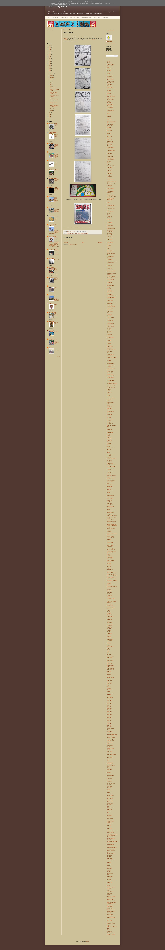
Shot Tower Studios (110, 740)
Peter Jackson (109, 628)
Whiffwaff (109, 919)
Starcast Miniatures (110, 775)
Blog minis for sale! (55, 17)
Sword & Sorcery (110, 795)
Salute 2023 (109, 722)
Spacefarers (109, 759)
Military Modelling (110, 504)
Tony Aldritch (109, 868)
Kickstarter (109, 449)
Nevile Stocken (110, 557)
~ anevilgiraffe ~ (52, 216)
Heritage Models (110, 374)
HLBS (108, 393)
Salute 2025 (109, 725)
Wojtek (108, 925)
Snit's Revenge (81, 233)
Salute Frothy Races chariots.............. (53, 93)
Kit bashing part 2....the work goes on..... (54, 100)
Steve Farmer (109, 781)
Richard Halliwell (110, 669)
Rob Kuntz (109, 676)
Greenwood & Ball (110, 352)
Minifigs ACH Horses (111, 511)
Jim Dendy (109, 417)
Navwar (108, 554)
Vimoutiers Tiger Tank (111, 887)
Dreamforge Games (110, 262)
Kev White (109, 444)
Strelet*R (109, 787)
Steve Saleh (109, 784)
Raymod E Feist (110, 663)
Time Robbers (109, 856)
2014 (50, 67)
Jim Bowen (109, 416)
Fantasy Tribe (109, 294)
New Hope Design (110, 560)
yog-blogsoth (51, 303)
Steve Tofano (109, 786)
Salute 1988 (109, 700)
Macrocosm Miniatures (111, 475)
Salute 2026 (109, 726)
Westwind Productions (111, 917)
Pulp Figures (109, 649)
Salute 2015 (109, 712)
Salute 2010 (109, 705)
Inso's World (51, 286)
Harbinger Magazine (111, 365)
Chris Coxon (109, 176)
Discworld (109, 247)
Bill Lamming (109, 119)
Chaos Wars (109, 170)
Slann (108, 743)
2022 (50, 52)
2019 (50, 58)
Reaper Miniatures (110, 665)
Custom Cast (109, 224)
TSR (66, 39)
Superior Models (110, 794)
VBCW (108, 884)
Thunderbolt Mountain (111, 853)
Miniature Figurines (110, 507)
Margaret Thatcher (110, 481)
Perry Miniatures (110, 616)
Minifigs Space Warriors (111, 521)
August (51, 79)
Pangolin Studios (110, 605)
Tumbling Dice (110, 876)
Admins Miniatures (110, 68)
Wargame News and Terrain (52, 133)
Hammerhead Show (110, 363)
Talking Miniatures (110, 807)
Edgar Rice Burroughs (111, 271)
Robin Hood (109, 680)
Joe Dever (109, 420)
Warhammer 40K (110, 906)
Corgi (108, 210)
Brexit (108, 138)
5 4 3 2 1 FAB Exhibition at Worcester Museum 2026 (56, 252)
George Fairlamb (110, 335)
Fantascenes (109, 288)
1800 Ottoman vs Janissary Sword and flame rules (56, 316)
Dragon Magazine (110, 256)
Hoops (108, 400)
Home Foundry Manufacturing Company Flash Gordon (111, 398)
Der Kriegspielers (110, 240)
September (52, 77)
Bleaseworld (51, 207)
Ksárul (108, 452)
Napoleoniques (110, 552)
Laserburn (109, 455)
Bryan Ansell (109, 144)
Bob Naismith (109, 132)
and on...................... (54, 98)
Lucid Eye (109, 474)
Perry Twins (109, 618)
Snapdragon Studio (110, 748)
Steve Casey (109, 780)
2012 (50, 70)
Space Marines (109, 757)
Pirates (108, 642)
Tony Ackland (109, 867)
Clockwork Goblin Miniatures (110, 192)
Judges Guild (109, 440)
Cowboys (108, 213)
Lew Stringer (109, 461)
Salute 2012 (109, 708)
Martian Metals (110, 484)
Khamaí (108, 446)
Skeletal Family (110, 742)
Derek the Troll (110, 242)
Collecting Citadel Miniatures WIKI (110, 199)
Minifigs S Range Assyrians (112, 515)
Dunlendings (109, 268)
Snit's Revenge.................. (55, 87)
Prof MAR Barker (110, 646)
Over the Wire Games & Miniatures (111, 602)
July (51, 80)
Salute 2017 (109, 716)
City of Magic (109, 185)
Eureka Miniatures (110, 285)
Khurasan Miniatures (111, 447)
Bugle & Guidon (110, 145)
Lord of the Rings (110, 467)
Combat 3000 (109, 201)
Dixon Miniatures (110, 250)
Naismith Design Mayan (111, 551)
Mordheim (109, 539)
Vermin (108, 885)
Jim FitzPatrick (110, 419)
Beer (108, 118)
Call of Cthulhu (110, 156)
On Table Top (109, 593)
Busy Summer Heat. (56, 287)
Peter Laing (109, 630)
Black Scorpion (110, 124)
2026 (50, 45)
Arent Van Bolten (110, 95)
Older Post (100, 242)
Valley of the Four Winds (111, 881)
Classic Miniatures (110, 188)
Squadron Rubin (110, 763)
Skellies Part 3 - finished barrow (56, 218)
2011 (50, 112)
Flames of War (110, 303)
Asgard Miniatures (110, 98)
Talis (108, 806)
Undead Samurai (110, 877)
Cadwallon (109, 152)
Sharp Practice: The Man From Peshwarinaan (56, 210)
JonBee (108, 435)
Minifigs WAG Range (111, 528)
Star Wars (109, 774)
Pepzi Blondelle (110, 614)
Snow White (109, 751)
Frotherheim (109, 314)
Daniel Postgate (110, 225)
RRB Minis (109, 694)
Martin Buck (109, 486)
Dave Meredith (110, 231)
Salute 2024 (109, 723)
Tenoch (108, 817)
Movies (108, 540)
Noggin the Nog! (64, 17)
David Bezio (109, 236)
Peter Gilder (109, 627)
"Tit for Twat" (56, 331)
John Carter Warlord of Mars (111, 426)
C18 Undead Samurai (111, 150)
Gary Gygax (109, 329)
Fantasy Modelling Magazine (110, 292)
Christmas (109, 178)
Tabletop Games (110, 800)
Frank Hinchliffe (110, 311)
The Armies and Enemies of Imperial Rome (112, 830)
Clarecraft (109, 186)
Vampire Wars (109, 882)
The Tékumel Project (111, 849)
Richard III (109, 671)
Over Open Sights (52, 295)
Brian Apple (109, 139)
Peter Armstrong (110, 624)
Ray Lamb (109, 662)
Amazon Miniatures (110, 78)
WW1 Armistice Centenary (112, 926)
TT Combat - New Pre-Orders (56, 163)
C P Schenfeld (109, 148)
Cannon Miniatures (110, 159)
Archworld (109, 93)
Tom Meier (109, 862)
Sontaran (108, 752)
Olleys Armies (109, 592)
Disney (108, 248)
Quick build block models (56, 349)
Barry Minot (109, 112)
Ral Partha (109, 654)
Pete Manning (109, 622)
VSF (108, 890)
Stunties (108, 792)
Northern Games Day (111, 574)
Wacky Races (109, 893)
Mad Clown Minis (110, 478)
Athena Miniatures (110, 99)
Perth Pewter (109, 619)
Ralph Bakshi (109, 657)
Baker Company (110, 105)
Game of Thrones (110, 317)
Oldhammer (109, 589)
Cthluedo (108, 219)
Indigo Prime (109, 403)
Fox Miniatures (110, 308)
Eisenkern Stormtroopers (111, 273)
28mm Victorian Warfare (54, 169)
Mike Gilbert (109, 500)
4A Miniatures (109, 62)
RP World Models (110, 692)
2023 (50, 51)
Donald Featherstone (111, 253)
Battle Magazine (110, 115)
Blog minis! (109, 127)
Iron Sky (108, 405)
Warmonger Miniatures (111, 909)
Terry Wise (109, 825)
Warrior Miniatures (110, 912)
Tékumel (108, 814)
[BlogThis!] (81, 231)
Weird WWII (51, 330)
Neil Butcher (109, 555)
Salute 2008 (109, 703)
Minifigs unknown (110, 527)
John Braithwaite (110, 423)
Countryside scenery (56, 279)
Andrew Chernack (110, 82)
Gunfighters (109, 359)
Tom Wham (82, 36)
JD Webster (109, 413)
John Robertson (110, 432)
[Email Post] (78, 231)
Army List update (56, 323)
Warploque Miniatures (111, 911)
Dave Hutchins (110, 230)
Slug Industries (110, 745)
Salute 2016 (109, 714)
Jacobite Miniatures (110, 411)
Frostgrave (109, 312)
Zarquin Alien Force (111, 932)
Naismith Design (110, 542)
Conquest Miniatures (111, 205)
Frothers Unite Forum (111, 315)
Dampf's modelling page (53, 249)
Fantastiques (109, 290)
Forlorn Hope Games (111, 305)
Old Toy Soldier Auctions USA (112, 587)
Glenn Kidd (109, 342)
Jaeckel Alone (51, 321)
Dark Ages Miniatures (111, 227)
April (51, 86)
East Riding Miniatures (111, 270)
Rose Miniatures (110, 689)
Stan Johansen (109, 767)
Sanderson (109, 729)
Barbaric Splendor (110, 108)
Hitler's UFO (109, 392)
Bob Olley (109, 133)
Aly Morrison (109, 76)
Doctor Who (109, 251)
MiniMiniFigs (109, 531)
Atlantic (108, 101)
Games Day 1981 (110, 320)
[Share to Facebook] (84, 231)
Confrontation (109, 204)
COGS (108, 194)
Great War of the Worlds (111, 349)
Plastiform (109, 643)
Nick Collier (109, 565)
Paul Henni (109, 611)
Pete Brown (109, 621)
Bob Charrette (109, 130)
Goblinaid (109, 343)
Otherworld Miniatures (111, 599)
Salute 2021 (109, 720)
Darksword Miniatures (111, 228)
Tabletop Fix (51, 161)
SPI (108, 760)
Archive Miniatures (110, 92)
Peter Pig (109, 631)
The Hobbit (109, 839)
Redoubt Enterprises (111, 666)
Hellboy (108, 369)
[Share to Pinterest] (85, 231)
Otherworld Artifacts (111, 598)
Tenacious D (109, 815)
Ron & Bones (109, 686)
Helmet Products (110, 371)
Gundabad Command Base (56, 145)
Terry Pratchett (110, 823)
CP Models (109, 214)
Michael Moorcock (110, 495)
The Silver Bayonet (110, 844)
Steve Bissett (109, 778)
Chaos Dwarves (110, 168)
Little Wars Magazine (111, 466)
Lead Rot (109, 457)
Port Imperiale (51, 267)
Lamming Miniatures (111, 454)
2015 (50, 65)
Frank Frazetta (109, 309)
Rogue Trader (109, 683)
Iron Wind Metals (110, 406)
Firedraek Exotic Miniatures (112, 302)
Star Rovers (109, 770)
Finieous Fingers (110, 300)
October (51, 75)
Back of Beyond (110, 104)
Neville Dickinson (110, 558)
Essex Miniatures (110, 284)
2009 (50, 114)
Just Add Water (52, 196)
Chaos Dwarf (109, 167)
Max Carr (109, 489)
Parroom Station (110, 608)
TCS (108, 812)
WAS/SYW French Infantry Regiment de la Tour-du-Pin (56, 298)
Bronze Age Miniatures (111, 142)
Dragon (108, 254)
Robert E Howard (110, 677)
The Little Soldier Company (112, 841)
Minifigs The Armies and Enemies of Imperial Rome (112, 525)
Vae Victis (109, 879)
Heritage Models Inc (111, 375)
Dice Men (109, 244)
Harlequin (109, 366)
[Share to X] (82, 231)
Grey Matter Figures (111, 355)
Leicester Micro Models (111, 458)
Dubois (108, 264)
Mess (108, 494)
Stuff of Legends (110, 790)
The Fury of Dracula (111, 838)
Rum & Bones (109, 696)
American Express (110, 79)
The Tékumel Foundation (111, 847)
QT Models (109, 652)
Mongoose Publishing (111, 537)
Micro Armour (110, 497)
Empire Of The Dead (111, 276)
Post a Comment (68, 239)
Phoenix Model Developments (110, 640)
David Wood (109, 41)
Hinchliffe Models (110, 382)
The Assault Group (110, 836)
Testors (108, 826)
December (52, 72)
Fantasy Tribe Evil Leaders (112, 295)
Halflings (108, 362)
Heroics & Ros (110, 379)
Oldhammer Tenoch (74, 17)
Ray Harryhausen (110, 660)
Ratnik (108, 659)
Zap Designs (109, 929)
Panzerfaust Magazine (111, 607)
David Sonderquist (110, 237)
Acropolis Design (110, 65)
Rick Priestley (109, 672)
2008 (50, 116)
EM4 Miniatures (110, 274)
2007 (50, 118)
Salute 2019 (109, 719)
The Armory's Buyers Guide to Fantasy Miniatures (112, 834)
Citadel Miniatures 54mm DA (111, 182)
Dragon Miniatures (110, 257)
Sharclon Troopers (110, 739)
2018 (50, 60)
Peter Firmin (109, 625)
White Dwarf (109, 920)
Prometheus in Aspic (53, 187)
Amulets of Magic (110, 81)
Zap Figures (109, 931)
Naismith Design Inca (111, 549)
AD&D (108, 67)
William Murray (110, 922)
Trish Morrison (110, 873)
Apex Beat (109, 90)
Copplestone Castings (111, 208)
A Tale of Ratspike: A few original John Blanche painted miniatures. (56, 271)
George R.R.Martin (110, 337)
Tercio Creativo (110, 818)
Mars (108, 483)
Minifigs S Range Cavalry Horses (112, 518)
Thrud (108, 852)
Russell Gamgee (110, 697)
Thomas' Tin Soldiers (111, 850)
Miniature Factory (110, 506)
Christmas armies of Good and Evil (56, 126)
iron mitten (51, 143)
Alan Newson (109, 72)
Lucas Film (109, 472)
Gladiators (109, 340)
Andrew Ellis (109, 84)
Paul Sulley (109, 613)
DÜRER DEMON (55, 305)
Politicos (108, 645)
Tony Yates (109, 871)
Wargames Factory (110, 897)
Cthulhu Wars (109, 222)
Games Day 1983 (110, 322)
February (51, 110)
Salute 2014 (109, 711)
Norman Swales (110, 571)
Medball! (108, 492)
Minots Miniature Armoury (112, 533)
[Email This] (80, 231)
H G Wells (109, 360)
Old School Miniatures (111, 585)
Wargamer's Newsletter (111, 896)
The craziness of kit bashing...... (53, 103)
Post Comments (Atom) (73, 244)
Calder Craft (109, 153)
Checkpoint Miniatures (111, 175)
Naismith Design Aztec (111, 544)
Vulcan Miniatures (110, 891)
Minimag (108, 530)
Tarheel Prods (109, 809)
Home (47, 17)
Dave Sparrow (109, 233)
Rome (108, 685)
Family (108, 287)
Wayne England (110, 914)
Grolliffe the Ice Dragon (111, 357)
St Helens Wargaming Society (111, 766)
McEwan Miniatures (111, 491)
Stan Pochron (109, 769)
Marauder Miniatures (111, 480)
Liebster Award (110, 463)
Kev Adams (109, 443)
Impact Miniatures (110, 402)
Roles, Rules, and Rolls (53, 152)
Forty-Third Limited (111, 306)
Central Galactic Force (111, 165)
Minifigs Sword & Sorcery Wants (101, 17)
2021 (50, 54)
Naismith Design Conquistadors (110, 546)
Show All (58, 356)
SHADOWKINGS (52, 312)
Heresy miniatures (110, 372)
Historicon (109, 389)
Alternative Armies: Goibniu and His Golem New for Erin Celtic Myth (56, 137)
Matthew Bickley (110, 487)
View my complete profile (111, 43)
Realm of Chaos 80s (52, 236)
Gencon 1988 (109, 334)
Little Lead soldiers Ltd (111, 464)
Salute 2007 (109, 702)
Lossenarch (109, 469)
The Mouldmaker (110, 843)
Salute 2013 (109, 709)
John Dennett (109, 427)
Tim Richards (109, 855)
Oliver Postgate (110, 590)
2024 (50, 49)
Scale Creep (109, 732)
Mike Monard (109, 501)
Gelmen (108, 332)
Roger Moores (109, 682)
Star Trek (109, 772)
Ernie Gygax (109, 282)
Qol (108, 651)
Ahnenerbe (109, 70)
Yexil (108, 928)
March (51, 108)
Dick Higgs (109, 245)
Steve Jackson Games (93, 39)
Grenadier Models (70, 233)
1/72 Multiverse (52, 347)
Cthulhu (108, 220)
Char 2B (108, 172)
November (52, 73)
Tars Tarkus (109, 810)
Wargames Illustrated (111, 901)
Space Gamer (109, 756)
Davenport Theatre (110, 234)
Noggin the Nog (110, 569)
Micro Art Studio (110, 498)
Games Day (109, 319)
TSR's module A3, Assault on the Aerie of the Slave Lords (56, 155)
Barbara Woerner (110, 107)
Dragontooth (109, 259)
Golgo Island (109, 345)
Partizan (108, 610)
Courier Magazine (110, 211)
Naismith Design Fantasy (111, 548)
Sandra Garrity (110, 731)
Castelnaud (109, 161)
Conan (108, 202)
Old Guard (109, 583)
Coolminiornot (110, 207)
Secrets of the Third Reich (112, 736)
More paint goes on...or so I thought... (54, 96)
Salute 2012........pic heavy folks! (54, 90)
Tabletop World (110, 801)
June (51, 82)
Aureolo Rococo (110, 102)
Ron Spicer (109, 688)
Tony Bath (109, 870)
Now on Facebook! (110, 30)
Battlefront (109, 116)
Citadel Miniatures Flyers (111, 183)
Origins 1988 (109, 595)
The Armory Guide (110, 832)
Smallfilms (109, 746)
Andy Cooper (109, 85)
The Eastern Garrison (53, 123)
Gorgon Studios (110, 346)
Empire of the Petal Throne (112, 277)
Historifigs (109, 390)
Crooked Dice (109, 216)
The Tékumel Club (110, 846)
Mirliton (108, 534)
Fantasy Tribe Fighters (111, 297)
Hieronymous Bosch (111, 380)
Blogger (87, 941)
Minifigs (108, 509)
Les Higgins (109, 460)
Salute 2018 (109, 717)
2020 (50, 56)
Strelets (108, 789)
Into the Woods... (55, 171)
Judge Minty (109, 438)
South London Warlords (111, 754)
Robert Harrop (109, 679)
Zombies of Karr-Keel (111, 934)
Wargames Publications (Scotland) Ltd (111, 903)
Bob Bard (109, 128)
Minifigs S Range (110, 514)
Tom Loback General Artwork (111, 860)
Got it (113, 3)
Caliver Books (109, 155)
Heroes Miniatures (110, 377)
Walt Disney (109, 894)
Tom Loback (109, 858)
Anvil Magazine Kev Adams (112, 88)
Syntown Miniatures (111, 797)
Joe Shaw (109, 422)
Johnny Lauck (109, 434)
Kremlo (108, 451)
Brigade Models (110, 141)
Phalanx (108, 634)
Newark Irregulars (110, 561)
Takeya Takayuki (110, 803)
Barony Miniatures (110, 110)
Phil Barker (109, 636)
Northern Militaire (110, 577)
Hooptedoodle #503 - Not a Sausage (56, 189)
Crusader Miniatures (111, 217)
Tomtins (108, 865)
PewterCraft (109, 633)
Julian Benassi (109, 441)
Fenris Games (109, 299)
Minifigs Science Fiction (111, 519)
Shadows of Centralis (111, 737)
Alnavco (108, 73)
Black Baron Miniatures (111, 121)
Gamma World (110, 325)
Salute (108, 699)
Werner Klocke (110, 915)
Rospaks (108, 691)
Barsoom (108, 113)
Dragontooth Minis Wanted (86, 17)
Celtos (108, 164)
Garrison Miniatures (110, 326)
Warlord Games (110, 908)
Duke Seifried (109, 265)
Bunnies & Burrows (110, 147)
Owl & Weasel (109, 604)
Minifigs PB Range (110, 512)
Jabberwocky (109, 408)
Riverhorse (109, 674)
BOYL (108, 135)
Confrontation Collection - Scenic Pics (56, 180)
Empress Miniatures (110, 279)
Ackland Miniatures (110, 64)
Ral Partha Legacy (110, 656)
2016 (50, 63)
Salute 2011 (109, 706)
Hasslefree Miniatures (111, 368)
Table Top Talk (110, 798)
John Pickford (109, 431)
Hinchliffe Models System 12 (112, 385)
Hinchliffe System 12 (111, 387)
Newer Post (66, 242)
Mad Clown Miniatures (111, 477)
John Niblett (109, 429)
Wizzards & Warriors (111, 923)
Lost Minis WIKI (76, 233)
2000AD (108, 61)
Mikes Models (109, 503)
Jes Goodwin (109, 414)
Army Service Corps (111, 96)
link (89, 226)
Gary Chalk (109, 328)
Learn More (107, 3)
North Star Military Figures (112, 572)
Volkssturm (109, 888)
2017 (50, 61)
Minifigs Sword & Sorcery (112, 522)
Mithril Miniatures (110, 536)
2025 (50, 47)
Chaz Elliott (109, 173)
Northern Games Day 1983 (112, 575)
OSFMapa (109, 596)
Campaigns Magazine (111, 158)
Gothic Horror (109, 348)
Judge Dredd (109, 437)
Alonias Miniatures (110, 75)
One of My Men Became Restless (53, 225)
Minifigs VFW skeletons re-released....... (54, 106)
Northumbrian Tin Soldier (112, 580)
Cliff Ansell (109, 190)
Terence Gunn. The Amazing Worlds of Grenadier (110, 821)
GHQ (108, 338)
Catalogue (109, 162)
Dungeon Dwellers (110, 267)
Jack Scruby (109, 409)
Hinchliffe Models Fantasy (112, 383)
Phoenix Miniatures (110, 638)
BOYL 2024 (109, 136)
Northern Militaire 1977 (111, 578)
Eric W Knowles (110, 280)
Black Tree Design (110, 125)
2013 (50, 68)
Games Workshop (110, 323)
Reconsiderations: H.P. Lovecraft (56, 260)
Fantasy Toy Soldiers (53, 339)
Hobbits (108, 395)
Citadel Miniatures (110, 179)
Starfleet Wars (109, 777)
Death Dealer (109, 239)
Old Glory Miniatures (111, 582)
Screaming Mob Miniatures (112, 734)
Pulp (108, 648)
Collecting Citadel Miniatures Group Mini (111, 196)
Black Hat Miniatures (111, 122)
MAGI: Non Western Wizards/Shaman (56, 341)
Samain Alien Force (110, 728)
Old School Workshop (53, 277)
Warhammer (109, 905)
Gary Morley (109, 331)
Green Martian (109, 351)
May (51, 84)
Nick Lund (109, 566)
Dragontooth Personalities (112, 261)
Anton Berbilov (110, 87)
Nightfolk (109, 568)
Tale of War (109, 804)
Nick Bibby (109, 563)
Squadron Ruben (110, 762)
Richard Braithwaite (110, 668)
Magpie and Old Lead (53, 178)
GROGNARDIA (52, 258)
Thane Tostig (109, 828)
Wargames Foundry (110, 899)
